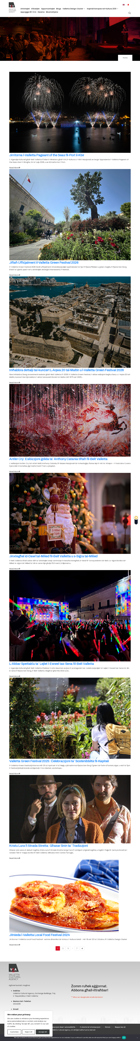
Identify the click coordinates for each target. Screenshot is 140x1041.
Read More (14, 167)
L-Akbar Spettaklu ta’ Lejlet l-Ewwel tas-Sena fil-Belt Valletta (51, 663)
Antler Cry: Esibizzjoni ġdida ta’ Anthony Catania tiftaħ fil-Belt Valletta (58, 459)
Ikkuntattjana (52, 12)
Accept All (43, 1032)
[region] (28, 1024)
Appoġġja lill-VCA (28, 12)
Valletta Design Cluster (73, 8)
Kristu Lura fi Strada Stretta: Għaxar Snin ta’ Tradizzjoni (48, 845)
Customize (14, 1032)
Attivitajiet (25, 8)
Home (125, 58)
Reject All (28, 1032)
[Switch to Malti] (128, 4)
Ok (124, 1037)
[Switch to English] (124, 4)
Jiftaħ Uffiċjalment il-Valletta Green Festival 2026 (44, 262)
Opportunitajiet (48, 8)
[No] (137, 1038)
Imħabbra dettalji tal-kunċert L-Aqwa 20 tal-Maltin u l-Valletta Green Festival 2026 (66, 370)
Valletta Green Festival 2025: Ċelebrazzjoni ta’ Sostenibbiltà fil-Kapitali (59, 761)
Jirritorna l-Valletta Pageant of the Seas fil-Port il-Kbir (46, 155)
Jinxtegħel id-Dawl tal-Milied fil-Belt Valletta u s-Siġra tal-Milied (53, 556)
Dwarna (41, 12)
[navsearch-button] (129, 12)
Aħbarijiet (35, 8)
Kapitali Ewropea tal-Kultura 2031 (101, 8)
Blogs (58, 8)
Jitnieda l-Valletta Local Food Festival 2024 (39, 935)
